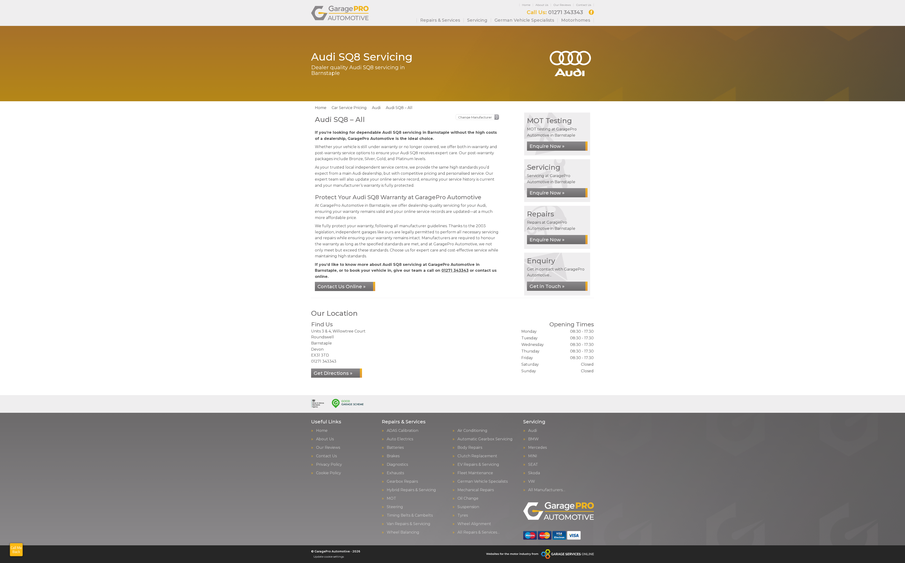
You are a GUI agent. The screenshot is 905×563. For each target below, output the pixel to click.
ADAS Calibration (402, 431)
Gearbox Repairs (402, 481)
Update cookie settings (328, 556)
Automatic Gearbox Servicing (485, 439)
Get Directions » (333, 373)
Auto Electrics (400, 439)
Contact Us (583, 5)
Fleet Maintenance (475, 473)
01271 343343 (555, 12)
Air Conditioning (472, 431)
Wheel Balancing (403, 532)
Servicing (477, 20)
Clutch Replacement (477, 456)
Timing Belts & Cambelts (410, 515)
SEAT (533, 464)
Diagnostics (397, 464)
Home (526, 5)
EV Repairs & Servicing (478, 464)
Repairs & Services (440, 20)
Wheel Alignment (474, 524)
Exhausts (395, 473)
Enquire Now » (547, 146)
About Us (541, 5)
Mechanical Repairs (475, 490)
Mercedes (537, 448)
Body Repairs (469, 448)
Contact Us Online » (341, 286)
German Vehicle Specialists (524, 20)
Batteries (395, 448)
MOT (391, 498)
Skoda (534, 473)
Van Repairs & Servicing (408, 524)
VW (531, 481)
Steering (395, 507)
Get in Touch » (547, 286)
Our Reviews (562, 5)
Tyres (462, 515)
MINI (532, 456)
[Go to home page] (340, 13)
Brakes (393, 456)
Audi (532, 431)
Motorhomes (575, 20)
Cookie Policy (328, 473)
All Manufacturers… (546, 490)
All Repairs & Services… (478, 532)
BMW (533, 439)
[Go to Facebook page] (591, 12)
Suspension (468, 507)
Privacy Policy (329, 464)
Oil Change (467, 498)
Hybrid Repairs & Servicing (411, 490)
